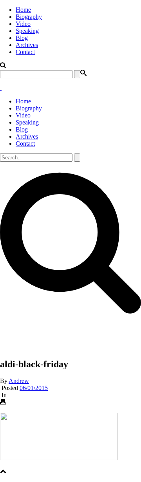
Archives (27, 45)
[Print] (3, 402)
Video (23, 23)
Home (23, 9)
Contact (25, 52)
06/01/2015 (34, 388)
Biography (29, 16)
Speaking (27, 30)
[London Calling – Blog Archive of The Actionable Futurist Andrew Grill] (1, 88)
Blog (22, 37)
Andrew (19, 380)
